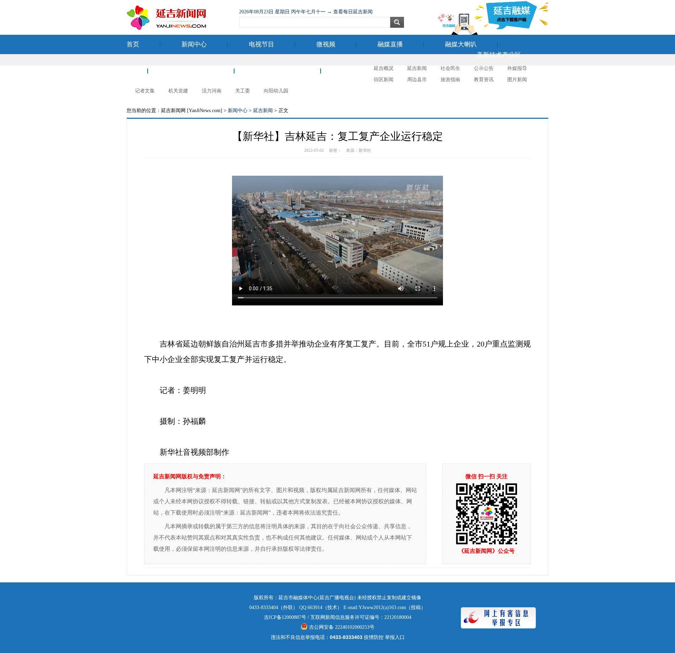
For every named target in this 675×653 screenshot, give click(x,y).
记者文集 (145, 90)
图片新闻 (517, 79)
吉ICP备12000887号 (285, 617)
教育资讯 (484, 79)
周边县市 (417, 79)
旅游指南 (450, 79)
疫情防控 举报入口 (384, 637)
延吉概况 (383, 68)
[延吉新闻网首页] (179, 18)
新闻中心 (194, 44)
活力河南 (211, 90)
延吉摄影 (354, 70)
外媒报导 (517, 68)
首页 (133, 44)
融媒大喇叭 (461, 44)
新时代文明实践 (277, 70)
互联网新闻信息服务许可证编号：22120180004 (360, 617)
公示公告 (484, 68)
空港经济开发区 (191, 70)
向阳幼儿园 (276, 90)
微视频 (325, 44)
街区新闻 (383, 79)
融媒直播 (390, 44)
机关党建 (178, 90)
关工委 (242, 90)
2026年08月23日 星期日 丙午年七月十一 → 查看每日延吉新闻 (306, 11)
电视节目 (261, 44)
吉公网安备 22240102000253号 (341, 627)
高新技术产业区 (499, 54)
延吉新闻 (417, 68)
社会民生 (450, 68)
